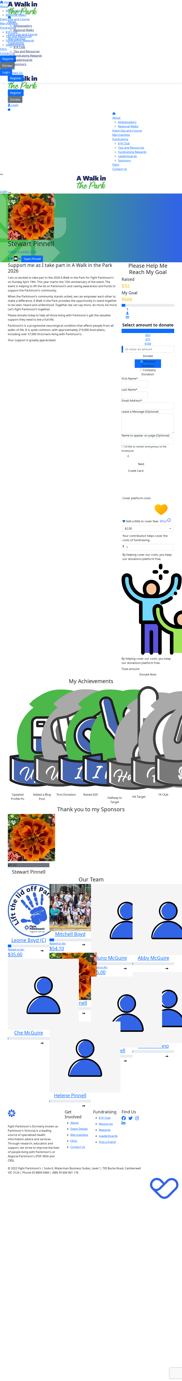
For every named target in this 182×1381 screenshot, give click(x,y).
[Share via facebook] (9, 259)
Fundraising (16, 43)
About (12, 21)
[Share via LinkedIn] (19, 259)
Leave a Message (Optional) (140, 412)
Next (141, 464)
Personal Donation (148, 364)
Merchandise (16, 39)
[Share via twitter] (11, 259)
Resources (106, 1124)
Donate (15, 99)
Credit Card (135, 471)
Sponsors (20, 64)
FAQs (11, 68)
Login (14, 105)
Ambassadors (23, 26)
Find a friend (107, 1142)
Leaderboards (23, 60)
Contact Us (15, 73)
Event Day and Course (22, 34)
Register (15, 78)
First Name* (130, 378)
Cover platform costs (136, 498)
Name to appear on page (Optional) (145, 435)
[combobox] (147, 528)
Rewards (105, 1130)
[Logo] (22, 8)
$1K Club (19, 47)
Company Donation (148, 372)
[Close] (9, 192)
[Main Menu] (1, 174)
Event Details (79, 1129)
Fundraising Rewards (28, 56)
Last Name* (129, 389)
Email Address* (132, 401)
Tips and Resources (27, 51)
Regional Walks (24, 30)
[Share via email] (15, 258)
